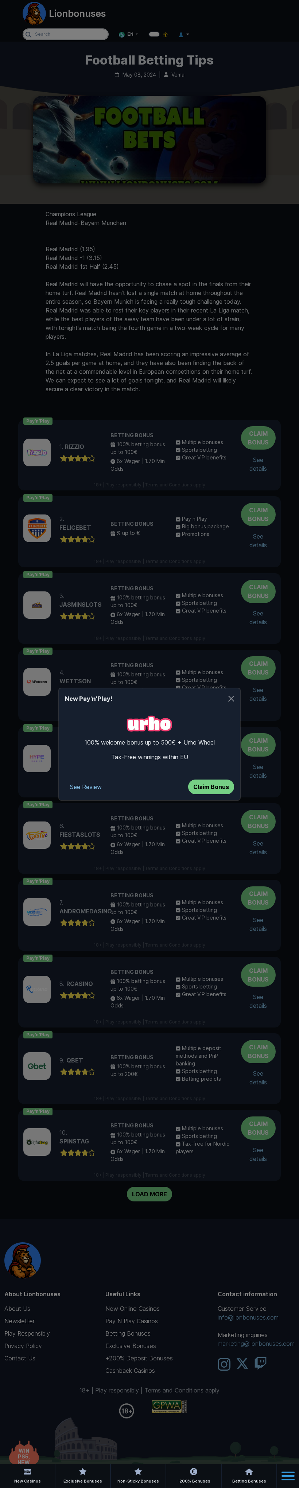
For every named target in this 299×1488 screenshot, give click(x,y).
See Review (86, 786)
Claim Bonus (211, 786)
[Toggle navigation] (288, 1476)
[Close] (231, 698)
